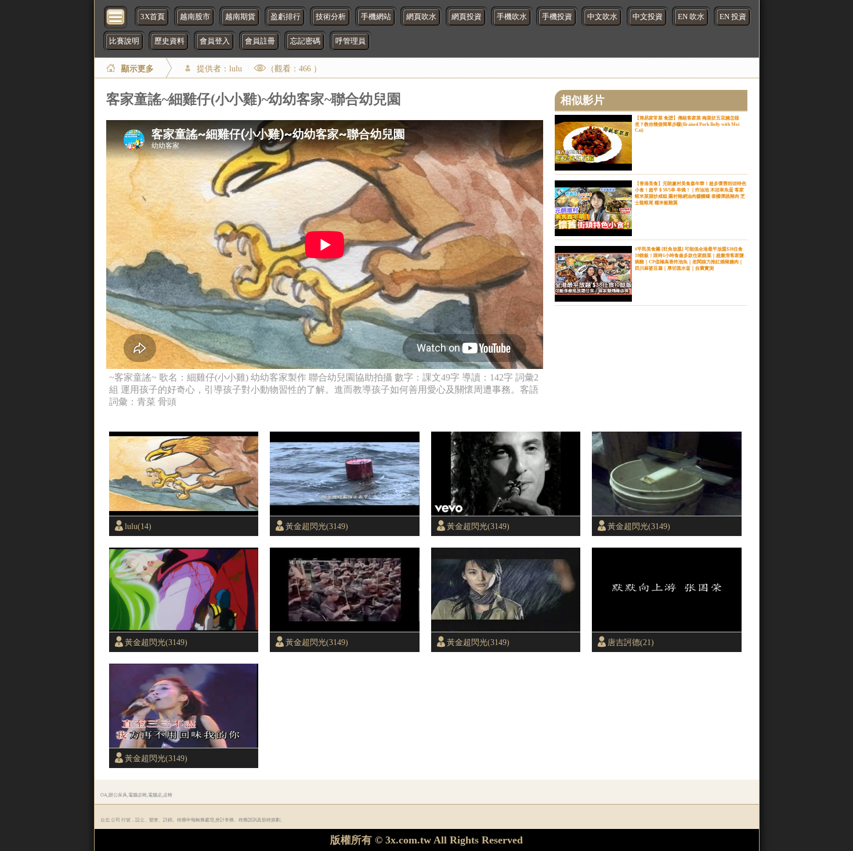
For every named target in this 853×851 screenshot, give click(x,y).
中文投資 (647, 17)
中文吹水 (602, 17)
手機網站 (376, 17)
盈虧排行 (285, 17)
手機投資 (557, 17)
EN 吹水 (691, 17)
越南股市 (195, 17)
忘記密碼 (305, 41)
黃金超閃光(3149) (316, 526)
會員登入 (215, 41)
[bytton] (116, 16)
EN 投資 (733, 17)
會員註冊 (260, 41)
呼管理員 (350, 41)
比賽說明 (124, 41)
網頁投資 (466, 17)
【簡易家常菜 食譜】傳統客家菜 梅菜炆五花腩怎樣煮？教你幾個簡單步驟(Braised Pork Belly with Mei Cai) (687, 124)
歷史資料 (169, 41)
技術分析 (331, 17)
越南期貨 (240, 17)
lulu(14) (138, 526)
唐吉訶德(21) (631, 642)
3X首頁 (152, 17)
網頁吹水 (421, 17)
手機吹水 (512, 17)
